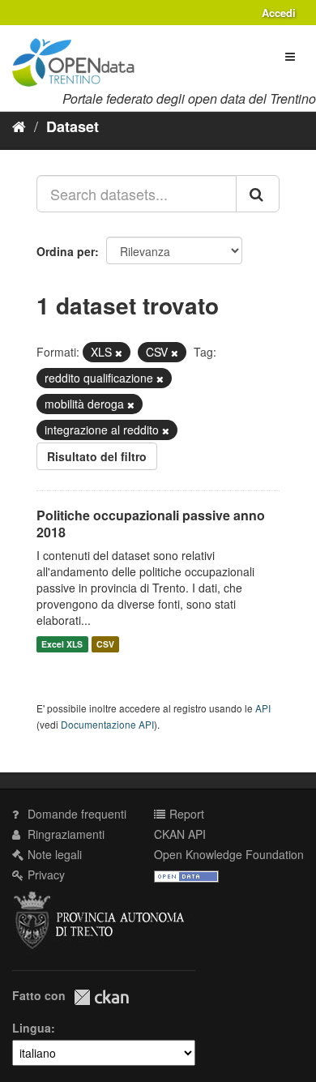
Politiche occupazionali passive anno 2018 (150, 523)
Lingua (31, 1028)
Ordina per (65, 251)
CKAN (101, 997)
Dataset (72, 126)
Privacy (44, 874)
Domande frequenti (75, 814)
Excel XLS (62, 644)
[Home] (19, 125)
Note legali (53, 854)
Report (185, 814)
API (263, 708)
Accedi (279, 12)
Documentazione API (107, 724)
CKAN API (180, 834)
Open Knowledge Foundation (229, 854)
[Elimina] (118, 352)
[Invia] (258, 193)
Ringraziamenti (64, 834)
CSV (105, 644)
